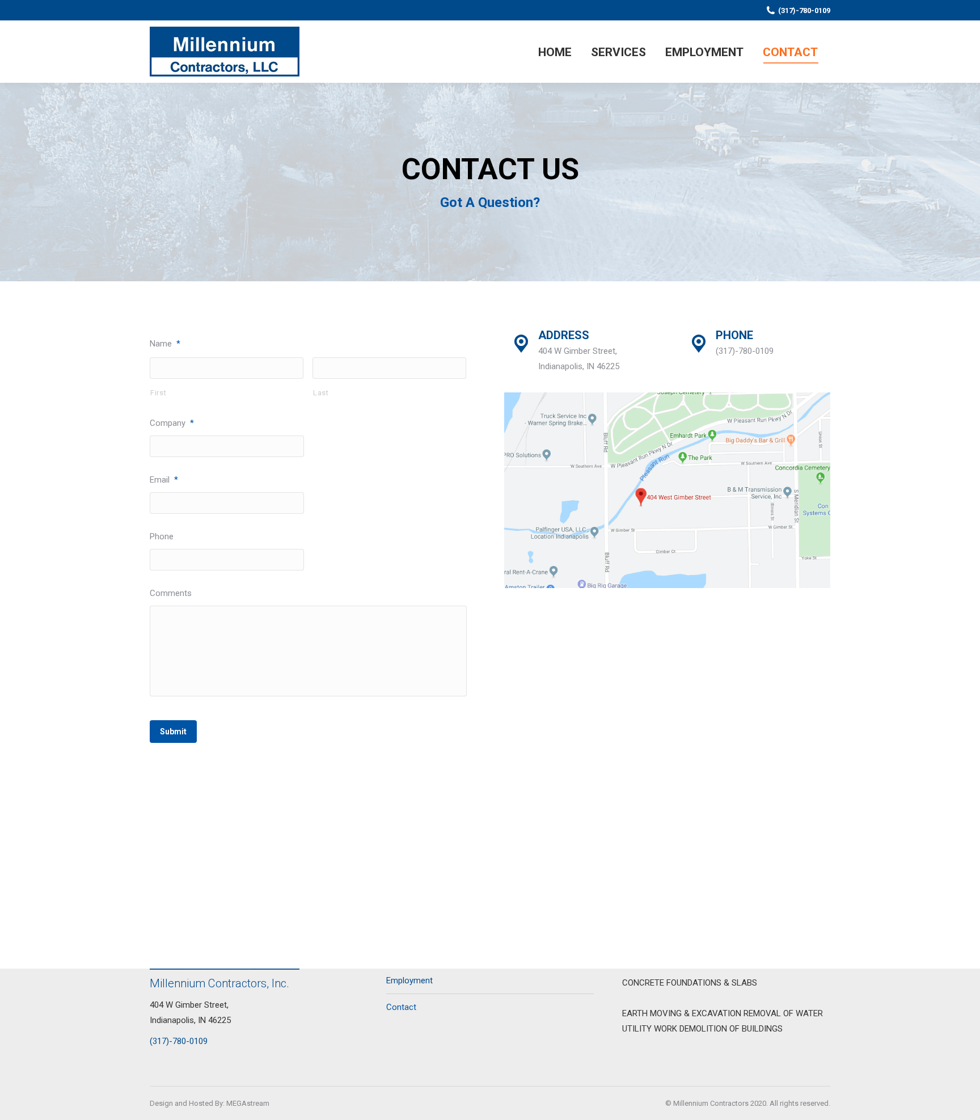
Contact (401, 1007)
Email (164, 480)
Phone (162, 536)
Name (165, 344)
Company (172, 423)
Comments (171, 593)
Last (321, 392)
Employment (409, 980)
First (158, 392)
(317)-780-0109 (804, 10)
